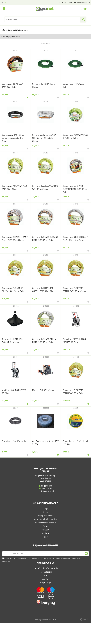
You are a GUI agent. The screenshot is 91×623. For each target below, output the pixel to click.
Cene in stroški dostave (45, 522)
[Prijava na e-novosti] (86, 553)
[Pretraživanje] (83, 20)
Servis (45, 526)
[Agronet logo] (45, 9)
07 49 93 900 (67, 2)
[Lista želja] (82, 9)
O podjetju (45, 508)
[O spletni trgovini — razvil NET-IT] (84, 619)
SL (2, 2)
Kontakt (45, 529)
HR (5, 2)
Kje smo (45, 512)
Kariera (45, 533)
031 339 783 (47, 488)
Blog (46, 537)
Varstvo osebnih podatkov (45, 519)
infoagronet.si (83, 2)
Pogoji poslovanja (45, 515)
